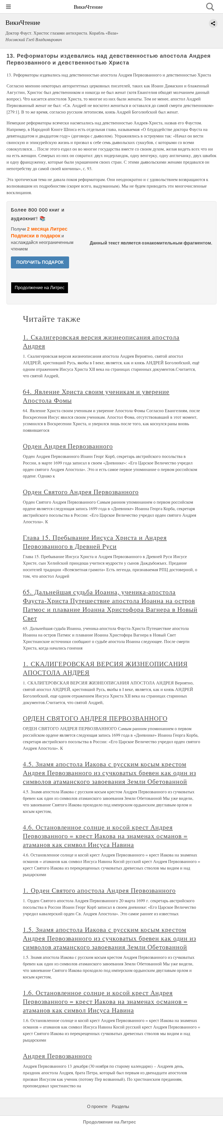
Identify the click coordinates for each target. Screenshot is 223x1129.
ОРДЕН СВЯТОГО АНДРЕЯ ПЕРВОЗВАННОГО (95, 718)
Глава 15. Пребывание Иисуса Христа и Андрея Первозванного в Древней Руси (95, 541)
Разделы (120, 1106)
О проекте (97, 1106)
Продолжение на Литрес (39, 287)
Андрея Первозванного (57, 1055)
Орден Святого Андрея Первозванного (81, 491)
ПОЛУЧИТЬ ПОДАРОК (40, 262)
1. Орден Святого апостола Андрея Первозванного (99, 890)
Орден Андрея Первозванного (68, 446)
